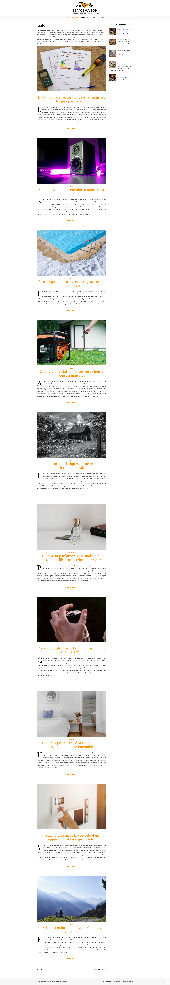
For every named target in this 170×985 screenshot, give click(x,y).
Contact (103, 18)
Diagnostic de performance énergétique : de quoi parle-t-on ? (71, 99)
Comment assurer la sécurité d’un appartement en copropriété (71, 837)
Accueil (66, 18)
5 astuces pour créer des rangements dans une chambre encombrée (71, 744)
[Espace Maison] (85, 7)
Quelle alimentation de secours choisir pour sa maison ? (71, 373)
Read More (71, 128)
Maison (75, 18)
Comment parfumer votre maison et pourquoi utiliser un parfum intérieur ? (71, 557)
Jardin (94, 18)
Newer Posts (99, 969)
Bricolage (85, 18)
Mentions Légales (128, 981)
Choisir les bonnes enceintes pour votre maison (71, 191)
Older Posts (44, 969)
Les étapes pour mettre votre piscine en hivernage (71, 283)
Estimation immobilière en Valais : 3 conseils (71, 929)
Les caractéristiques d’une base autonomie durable (71, 465)
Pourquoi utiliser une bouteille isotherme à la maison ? (71, 650)
